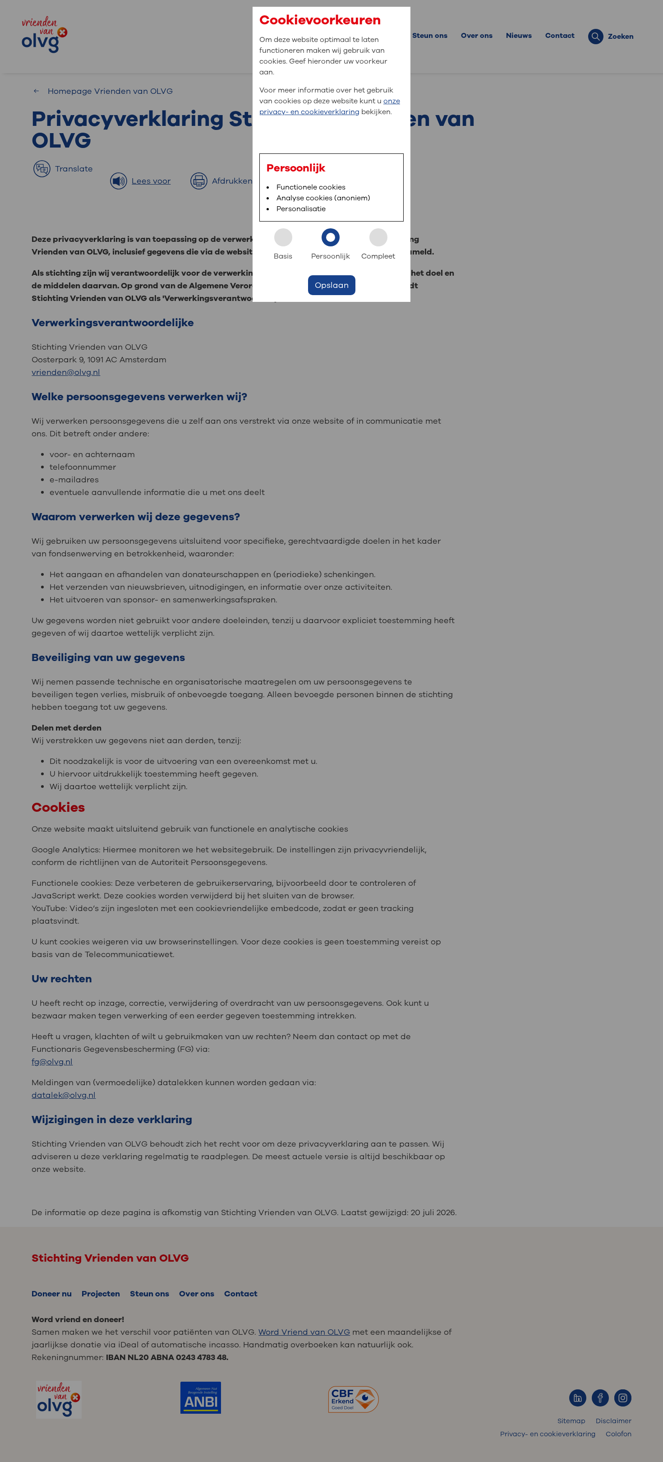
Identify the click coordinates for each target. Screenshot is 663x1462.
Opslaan (332, 285)
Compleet (378, 256)
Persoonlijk (330, 256)
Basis (283, 256)
